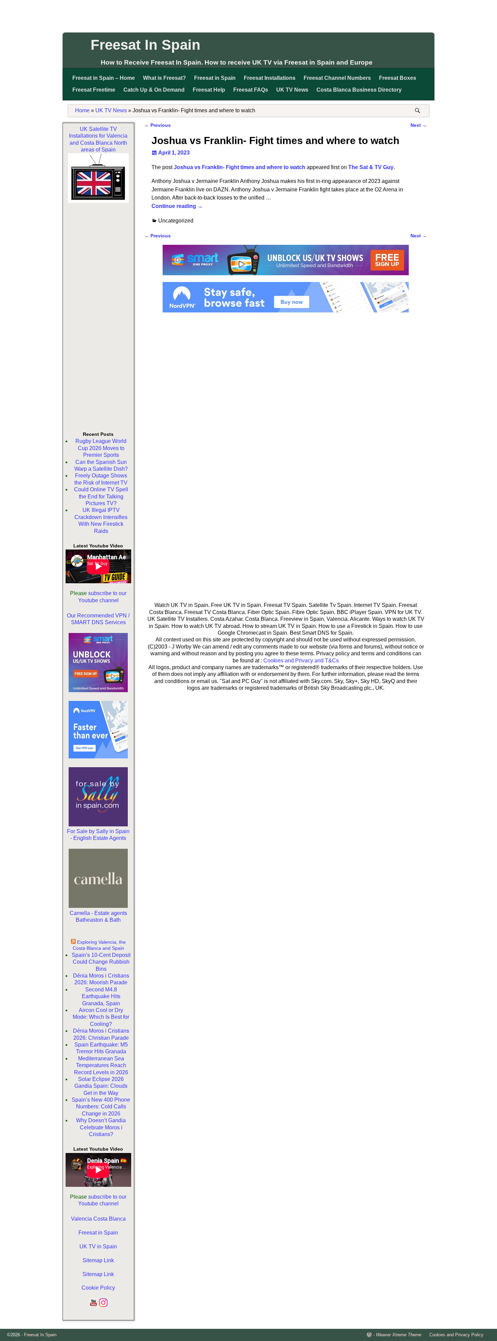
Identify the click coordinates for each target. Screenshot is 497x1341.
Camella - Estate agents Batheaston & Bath (98, 916)
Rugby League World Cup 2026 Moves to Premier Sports (100, 448)
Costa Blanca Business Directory (359, 90)
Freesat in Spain (215, 78)
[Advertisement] (248, 15)
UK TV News (292, 90)
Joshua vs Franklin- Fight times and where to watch (239, 167)
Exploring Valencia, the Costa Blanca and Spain (99, 945)
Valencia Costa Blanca (98, 1219)
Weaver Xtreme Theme (398, 1334)
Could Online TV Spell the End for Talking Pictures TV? (101, 496)
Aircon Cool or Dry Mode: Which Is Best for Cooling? (101, 1017)
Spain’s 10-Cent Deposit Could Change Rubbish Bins (101, 962)
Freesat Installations (269, 78)
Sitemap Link (98, 1260)
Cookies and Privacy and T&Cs (301, 660)
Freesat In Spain (145, 45)
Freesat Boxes (397, 78)
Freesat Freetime (93, 90)
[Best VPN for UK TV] (286, 310)
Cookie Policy (98, 1288)
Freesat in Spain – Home (103, 78)
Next (418, 125)
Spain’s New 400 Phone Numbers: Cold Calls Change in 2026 (101, 1106)
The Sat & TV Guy (371, 167)
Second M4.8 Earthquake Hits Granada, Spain (101, 996)
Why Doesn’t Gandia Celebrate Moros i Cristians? (101, 1127)
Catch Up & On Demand (154, 90)
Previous (157, 125)
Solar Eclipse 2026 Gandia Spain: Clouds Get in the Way (100, 1086)
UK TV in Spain (98, 1246)
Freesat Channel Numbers (337, 78)
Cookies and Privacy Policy (456, 1334)
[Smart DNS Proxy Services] (286, 277)
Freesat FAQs (250, 90)
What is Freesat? (164, 78)
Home (82, 110)
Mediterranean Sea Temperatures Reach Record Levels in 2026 (101, 1065)
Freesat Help (209, 90)
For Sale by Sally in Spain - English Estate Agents (98, 834)
